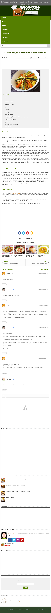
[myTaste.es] (13, 601)
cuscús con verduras (15, 193)
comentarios (44, 269)
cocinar (28, 57)
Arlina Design (42, 609)
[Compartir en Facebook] (19, 233)
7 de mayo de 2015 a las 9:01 (44, 305)
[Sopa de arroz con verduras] (43, 249)
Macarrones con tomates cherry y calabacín (7, 256)
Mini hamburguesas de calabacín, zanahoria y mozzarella (18, 479)
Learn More (23, 4)
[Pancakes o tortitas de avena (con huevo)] (31, 249)
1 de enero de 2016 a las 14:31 (43, 358)
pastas (40, 57)
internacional (34, 57)
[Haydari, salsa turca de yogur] (20, 249)
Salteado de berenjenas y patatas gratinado (15, 485)
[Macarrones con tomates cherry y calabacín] (8, 249)
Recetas (46, 57)
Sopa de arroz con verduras (41, 256)
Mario (8, 305)
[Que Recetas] (21, 601)
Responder (4, 284)
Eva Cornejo (9, 289)
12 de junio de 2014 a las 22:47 (43, 289)
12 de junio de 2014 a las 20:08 (43, 273)
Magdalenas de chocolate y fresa (11, 263)
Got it (29, 4)
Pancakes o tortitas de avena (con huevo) (30, 256)
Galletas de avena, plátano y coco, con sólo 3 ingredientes (18, 491)
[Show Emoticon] (3, 395)
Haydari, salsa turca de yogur (18, 256)
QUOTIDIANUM (10, 273)
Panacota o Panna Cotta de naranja (39, 263)
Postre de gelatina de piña (11, 497)
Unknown (9, 358)
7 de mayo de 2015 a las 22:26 (43, 327)
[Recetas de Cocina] (4, 601)
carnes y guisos (21, 57)
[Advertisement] (25, 63)
